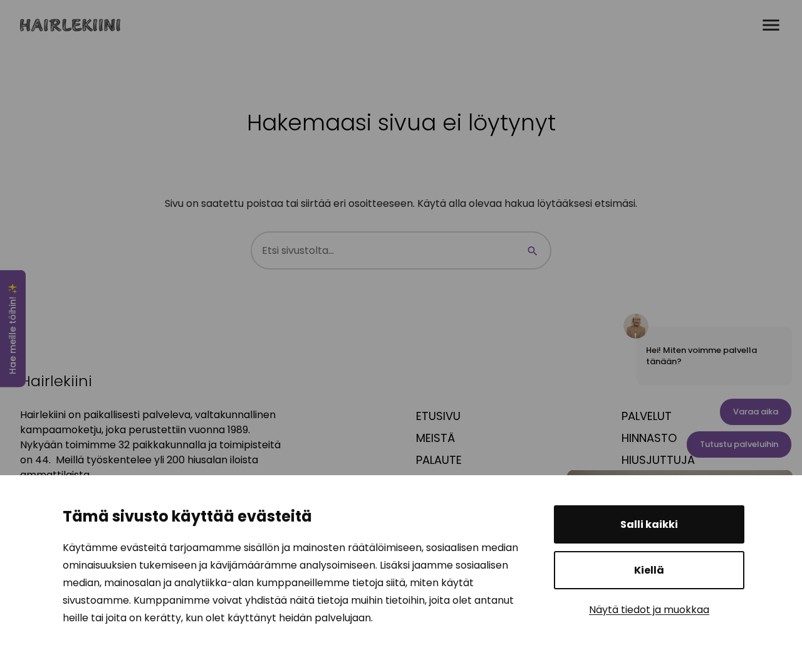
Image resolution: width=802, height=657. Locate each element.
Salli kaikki (649, 524)
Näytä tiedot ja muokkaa (649, 609)
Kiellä (649, 570)
